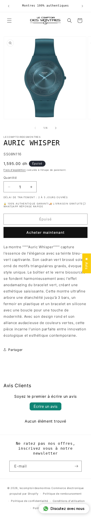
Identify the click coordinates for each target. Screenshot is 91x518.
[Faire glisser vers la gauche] (35, 128)
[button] (9, 20)
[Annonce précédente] (9, 6)
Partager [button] (15, 350)
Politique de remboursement (62, 493)
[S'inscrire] (76, 466)
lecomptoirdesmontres (35, 488)
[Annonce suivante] (82, 6)
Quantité (10, 177)
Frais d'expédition (15, 169)
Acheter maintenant (45, 232)
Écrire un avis (45, 406)
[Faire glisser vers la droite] (56, 128)
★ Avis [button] (86, 263)
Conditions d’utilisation (69, 501)
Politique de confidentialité (29, 501)
